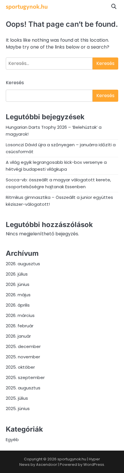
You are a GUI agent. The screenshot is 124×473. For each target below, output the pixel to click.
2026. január (18, 336)
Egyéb (12, 440)
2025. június (18, 408)
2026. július (17, 274)
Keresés (15, 82)
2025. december (23, 346)
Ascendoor (46, 464)
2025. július (17, 398)
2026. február (19, 326)
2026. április (18, 305)
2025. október (20, 367)
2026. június (17, 284)
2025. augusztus (23, 388)
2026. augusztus (23, 264)
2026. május (18, 295)
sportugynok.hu (27, 6)
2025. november (23, 357)
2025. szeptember (25, 377)
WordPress (93, 464)
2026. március (20, 315)
